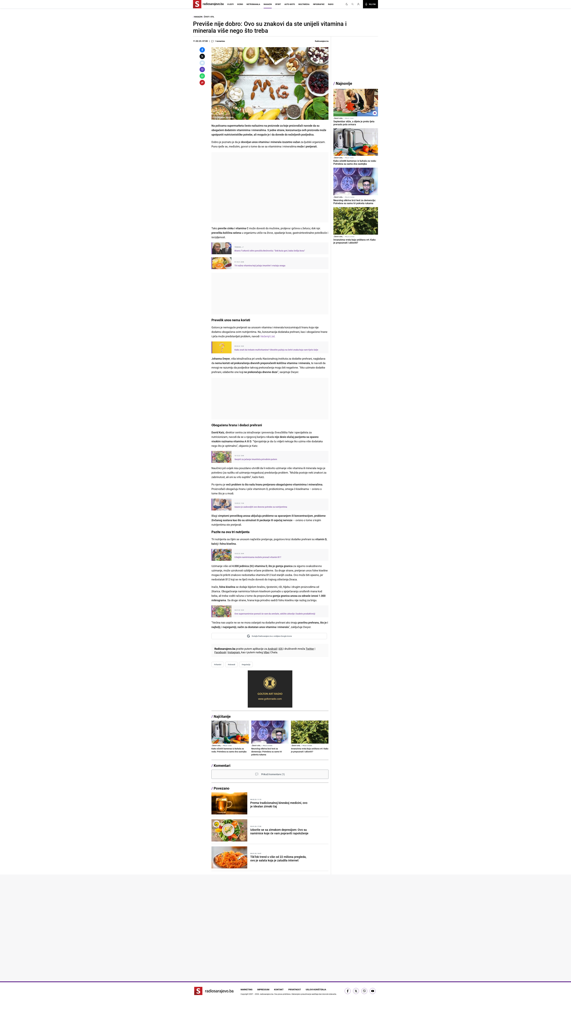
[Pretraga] (353, 4)
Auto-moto (289, 4)
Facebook (220, 652)
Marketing (246, 989)
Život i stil (209, 16)
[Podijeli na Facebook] (202, 50)
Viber (266, 652)
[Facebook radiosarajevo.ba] (348, 991)
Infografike (318, 4)
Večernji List (266, 336)
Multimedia (303, 4)
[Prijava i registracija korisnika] (359, 4)
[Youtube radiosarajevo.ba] (373, 991)
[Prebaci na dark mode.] (347, 4)
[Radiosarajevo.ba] (214, 991)
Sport (278, 4)
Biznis (240, 4)
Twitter (310, 648)
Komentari (222, 765)
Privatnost (294, 989)
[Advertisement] (269, 187)
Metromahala (253, 4)
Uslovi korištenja (316, 989)
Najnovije (344, 83)
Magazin (268, 4)
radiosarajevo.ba (266, 994)
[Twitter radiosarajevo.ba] (356, 991)
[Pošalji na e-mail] (202, 63)
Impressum (263, 989)
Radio (330, 4)
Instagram (234, 652)
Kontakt (279, 989)
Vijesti (230, 4)
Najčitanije (222, 716)
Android (272, 648)
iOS (281, 648)
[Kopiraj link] (202, 82)
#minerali (231, 664)
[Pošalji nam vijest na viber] (364, 991)
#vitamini (217, 664)
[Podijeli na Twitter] (202, 56)
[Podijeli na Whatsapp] (202, 76)
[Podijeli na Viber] (202, 69)
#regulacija (246, 664)
